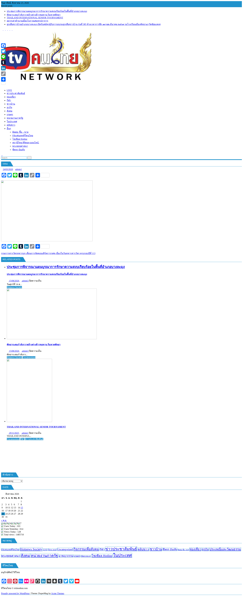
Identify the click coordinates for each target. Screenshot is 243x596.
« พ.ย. (4, 520)
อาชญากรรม (66, 555)
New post (52, 549)
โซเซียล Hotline (102, 555)
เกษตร (77, 556)
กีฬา (22, 439)
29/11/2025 (14, 433)
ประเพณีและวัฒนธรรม (225, 549)
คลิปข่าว (143, 549)
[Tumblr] (3, 62)
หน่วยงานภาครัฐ (44, 555)
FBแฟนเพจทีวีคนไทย (10, 550)
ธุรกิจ (205, 549)
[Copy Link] (3, 74)
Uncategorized (28, 357)
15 (22, 507)
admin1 (18, 169)
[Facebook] (3, 45)
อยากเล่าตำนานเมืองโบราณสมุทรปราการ (27, 21)
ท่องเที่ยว (195, 549)
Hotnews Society (14, 287)
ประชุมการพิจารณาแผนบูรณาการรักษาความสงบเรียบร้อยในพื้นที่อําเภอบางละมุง (47, 11)
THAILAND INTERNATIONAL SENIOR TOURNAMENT (35, 17)
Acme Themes (57, 593)
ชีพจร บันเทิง (170, 549)
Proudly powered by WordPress (15, 593)
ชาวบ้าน (156, 549)
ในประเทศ (122, 555)
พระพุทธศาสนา (10, 555)
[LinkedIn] (3, 68)
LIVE (45, 550)
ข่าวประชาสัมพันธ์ (34, 439)
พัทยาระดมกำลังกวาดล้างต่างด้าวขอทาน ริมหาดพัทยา (33, 15)
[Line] (3, 57)
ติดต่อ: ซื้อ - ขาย (183, 550)
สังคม (25, 555)
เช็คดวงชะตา (86, 556)
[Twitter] (3, 51)
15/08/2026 (14, 281)
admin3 (25, 281)
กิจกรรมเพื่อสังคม (86, 549)
